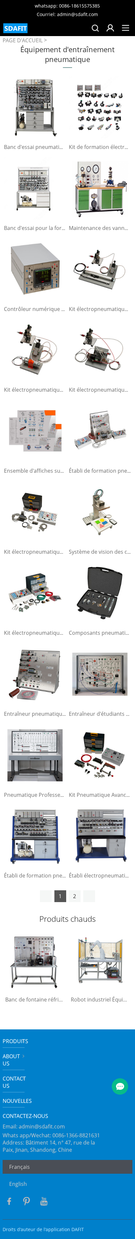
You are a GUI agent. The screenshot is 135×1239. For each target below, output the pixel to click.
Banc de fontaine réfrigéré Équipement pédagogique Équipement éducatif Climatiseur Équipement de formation (34, 999)
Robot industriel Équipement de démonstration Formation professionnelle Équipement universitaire (100, 999)
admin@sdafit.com (42, 1126)
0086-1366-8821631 (76, 1135)
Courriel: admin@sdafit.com (67, 14)
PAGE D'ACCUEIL (23, 40)
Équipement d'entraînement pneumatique (67, 54)
